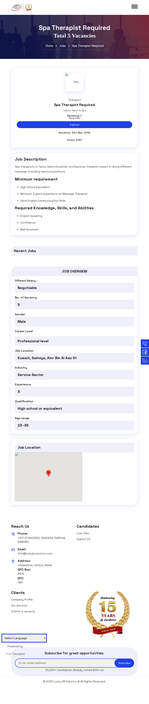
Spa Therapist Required (88, 45)
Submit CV (83, 539)
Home (49, 45)
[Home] (22, 7)
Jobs (62, 45)
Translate (18, 654)
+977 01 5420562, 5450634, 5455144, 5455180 (42, 540)
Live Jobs (83, 533)
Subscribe (124, 663)
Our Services (19, 605)
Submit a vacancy (23, 611)
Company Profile (22, 599)
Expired (74, 124)
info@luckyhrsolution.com (35, 553)
